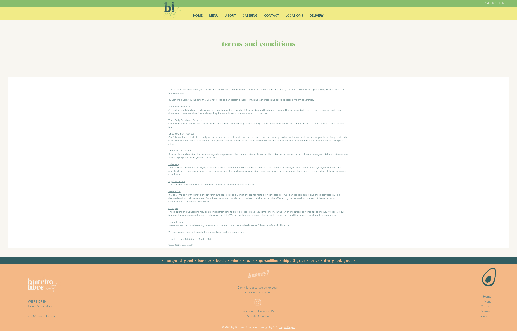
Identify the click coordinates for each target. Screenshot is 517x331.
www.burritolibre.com (262, 89)
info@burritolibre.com (42, 316)
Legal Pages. (287, 327)
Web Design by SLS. (265, 327)
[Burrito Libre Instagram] (257, 302)
